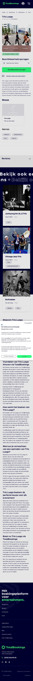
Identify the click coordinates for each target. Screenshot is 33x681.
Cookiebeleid (4, 351)
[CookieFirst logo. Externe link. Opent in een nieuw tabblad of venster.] (2, 325)
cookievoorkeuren (5, 348)
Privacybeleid (28, 323)
